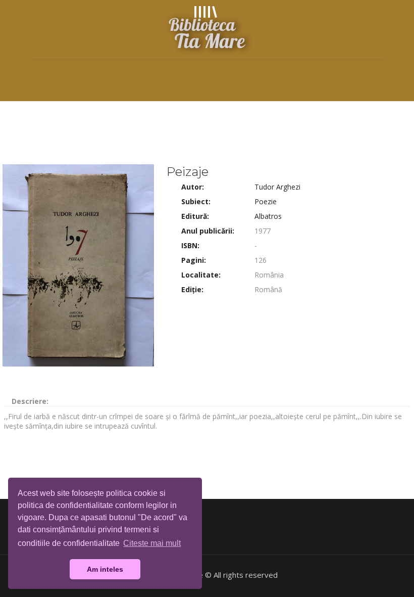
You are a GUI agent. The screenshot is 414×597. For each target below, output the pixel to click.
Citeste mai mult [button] (152, 543)
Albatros (268, 216)
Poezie (265, 201)
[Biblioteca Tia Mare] (206, 30)
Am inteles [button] (105, 569)
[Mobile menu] (40, 74)
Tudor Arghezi (277, 187)
